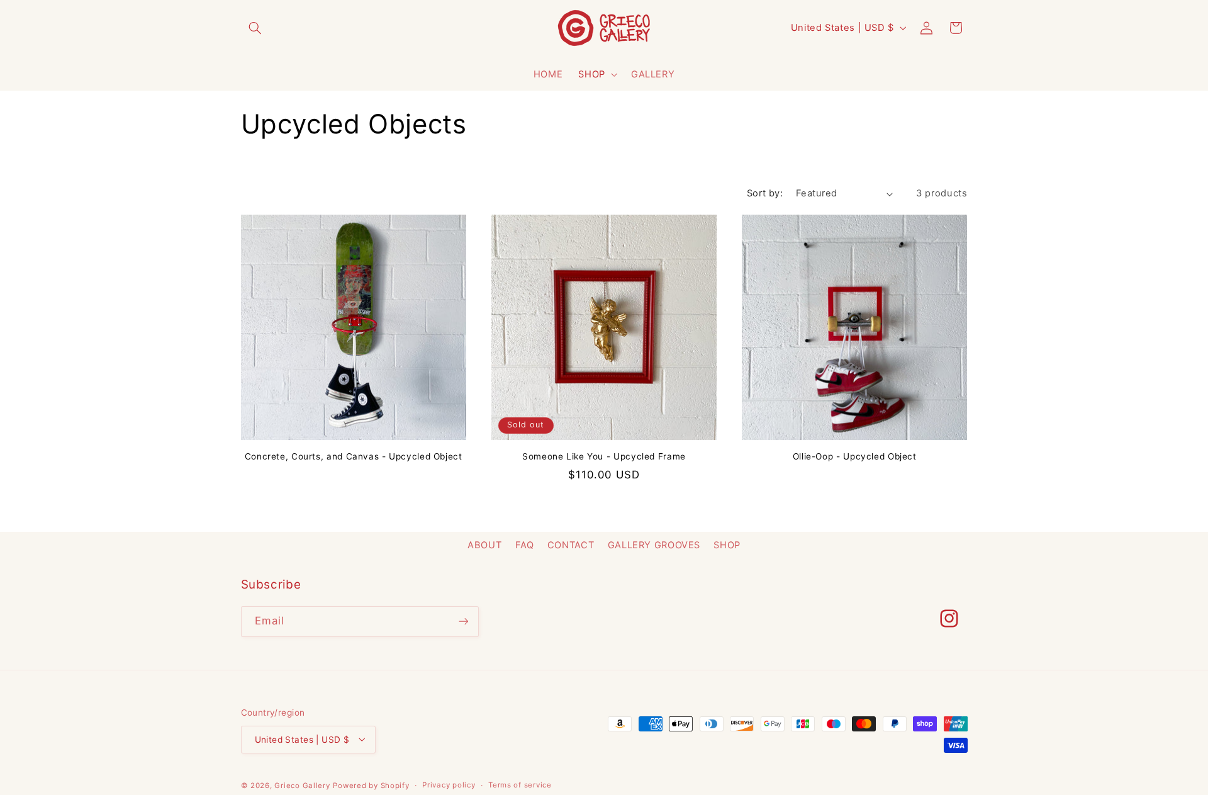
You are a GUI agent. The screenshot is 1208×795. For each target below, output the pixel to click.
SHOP (591, 73)
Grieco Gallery (302, 785)
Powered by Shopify (371, 785)
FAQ (524, 545)
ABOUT (484, 545)
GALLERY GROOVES (654, 545)
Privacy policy (448, 785)
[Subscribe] (463, 621)
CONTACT (570, 545)
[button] (255, 27)
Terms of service (520, 785)
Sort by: (765, 193)
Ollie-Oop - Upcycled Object (855, 456)
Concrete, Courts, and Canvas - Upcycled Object (353, 456)
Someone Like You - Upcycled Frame (604, 456)
